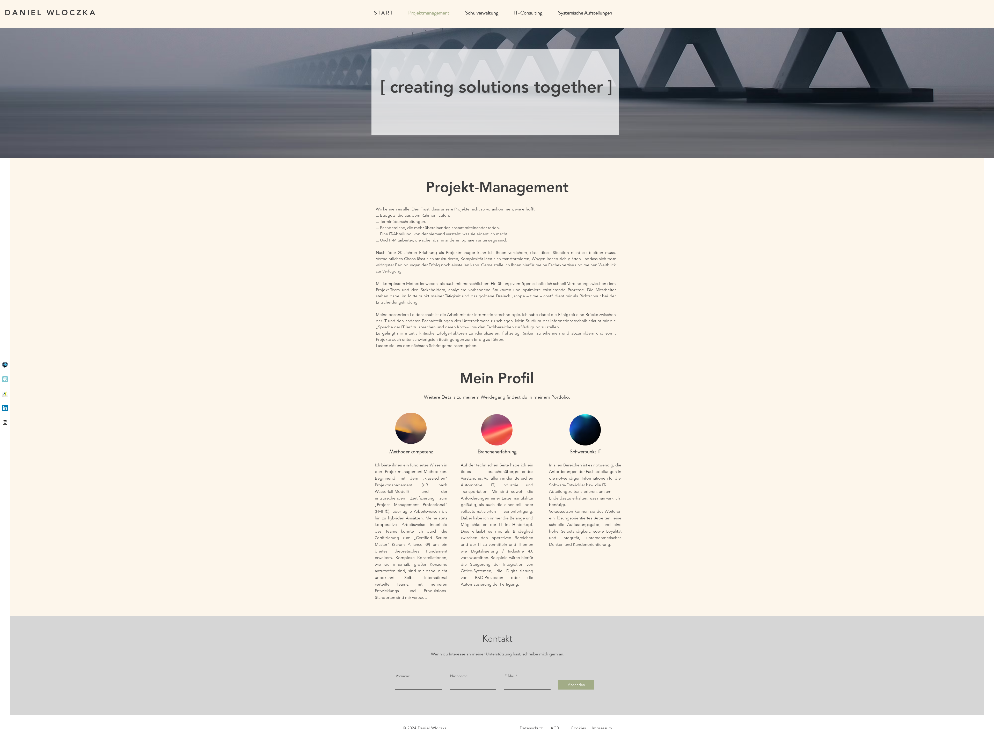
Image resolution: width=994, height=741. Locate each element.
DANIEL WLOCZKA (51, 12)
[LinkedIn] (5, 408)
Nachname (459, 676)
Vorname (403, 676)
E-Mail (509, 676)
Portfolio (560, 397)
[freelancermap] (5, 365)
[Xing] (5, 394)
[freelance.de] (5, 379)
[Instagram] (5, 423)
